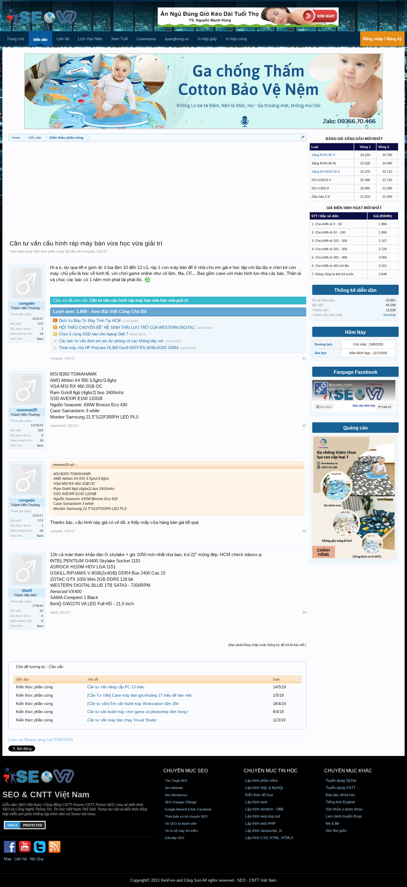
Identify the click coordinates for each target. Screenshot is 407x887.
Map (7, 859)
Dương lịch (324, 344)
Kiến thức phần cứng (49, 251)
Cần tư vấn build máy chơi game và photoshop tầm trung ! (138, 711)
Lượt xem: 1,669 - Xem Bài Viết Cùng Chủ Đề (100, 311)
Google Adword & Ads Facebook (188, 809)
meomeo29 (27, 410)
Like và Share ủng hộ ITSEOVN (40, 739)
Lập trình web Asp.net (262, 816)
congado (88, 251)
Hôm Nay (355, 332)
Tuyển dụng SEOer (341, 781)
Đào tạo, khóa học (340, 795)
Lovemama (146, 39)
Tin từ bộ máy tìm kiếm (181, 830)
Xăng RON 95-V (323, 155)
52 (41, 610)
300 (40, 430)
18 (41, 333)
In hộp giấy (207, 39)
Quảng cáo (355, 427)
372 (40, 323)
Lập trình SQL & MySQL (264, 788)
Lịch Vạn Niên (90, 39)
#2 (304, 425)
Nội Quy (37, 859)
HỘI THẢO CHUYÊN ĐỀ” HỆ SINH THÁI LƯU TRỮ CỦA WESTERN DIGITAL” (127, 327)
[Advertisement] (157, 187)
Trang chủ (15, 39)
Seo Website (174, 788)
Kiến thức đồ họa (259, 795)
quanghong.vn (177, 39)
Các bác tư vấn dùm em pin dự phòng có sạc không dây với (111, 341)
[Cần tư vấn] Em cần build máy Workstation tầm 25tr (133, 703)
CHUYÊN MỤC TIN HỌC (271, 770)
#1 (304, 358)
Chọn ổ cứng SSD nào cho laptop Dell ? (93, 334)
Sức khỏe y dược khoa (344, 809)
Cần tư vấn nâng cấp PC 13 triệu (115, 687)
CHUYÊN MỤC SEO (185, 770)
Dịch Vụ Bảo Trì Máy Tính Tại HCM (90, 320)
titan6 (27, 590)
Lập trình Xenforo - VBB (264, 809)
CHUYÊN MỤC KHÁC (348, 770)
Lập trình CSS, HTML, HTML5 (269, 838)
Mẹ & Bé (332, 823)
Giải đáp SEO (174, 838)
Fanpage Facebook (356, 372)
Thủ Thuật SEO (176, 780)
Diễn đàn (40, 39)
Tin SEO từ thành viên (181, 823)
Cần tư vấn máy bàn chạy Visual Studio (121, 720)
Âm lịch (321, 353)
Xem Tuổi (119, 39)
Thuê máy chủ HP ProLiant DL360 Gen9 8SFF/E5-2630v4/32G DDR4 (118, 348)
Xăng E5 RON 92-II (326, 171)
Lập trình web (256, 802)
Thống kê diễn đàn (355, 290)
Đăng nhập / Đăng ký (382, 39)
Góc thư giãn (336, 831)
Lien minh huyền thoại (344, 816)
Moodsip (389, 315)
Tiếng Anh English (340, 802)
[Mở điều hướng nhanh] (303, 137)
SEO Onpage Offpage (181, 802)
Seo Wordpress (176, 795)
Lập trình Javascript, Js (263, 831)
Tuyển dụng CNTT (340, 788)
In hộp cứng (236, 39)
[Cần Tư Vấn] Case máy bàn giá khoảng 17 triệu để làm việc (139, 695)
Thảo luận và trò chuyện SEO (186, 816)
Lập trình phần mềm (261, 781)
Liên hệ (63, 39)
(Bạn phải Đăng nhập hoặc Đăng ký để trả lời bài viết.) (267, 645)
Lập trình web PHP (260, 823)
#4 (304, 612)
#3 (304, 531)
